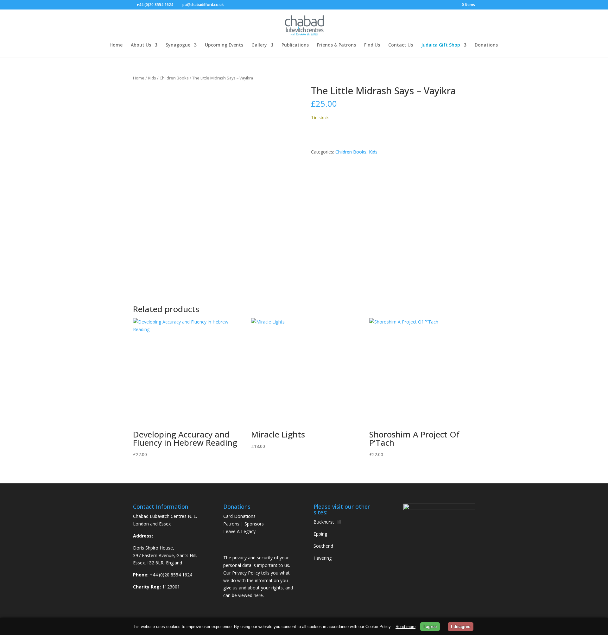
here (258, 595)
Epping (320, 534)
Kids (152, 78)
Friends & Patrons (336, 45)
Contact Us (400, 45)
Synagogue (178, 45)
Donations (486, 45)
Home (116, 45)
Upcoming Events (224, 45)
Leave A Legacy (239, 531)
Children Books (174, 78)
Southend (323, 546)
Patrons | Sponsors (243, 524)
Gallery (259, 45)
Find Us (372, 45)
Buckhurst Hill (327, 522)
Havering (323, 558)
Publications (295, 45)
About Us (141, 45)
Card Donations (239, 516)
